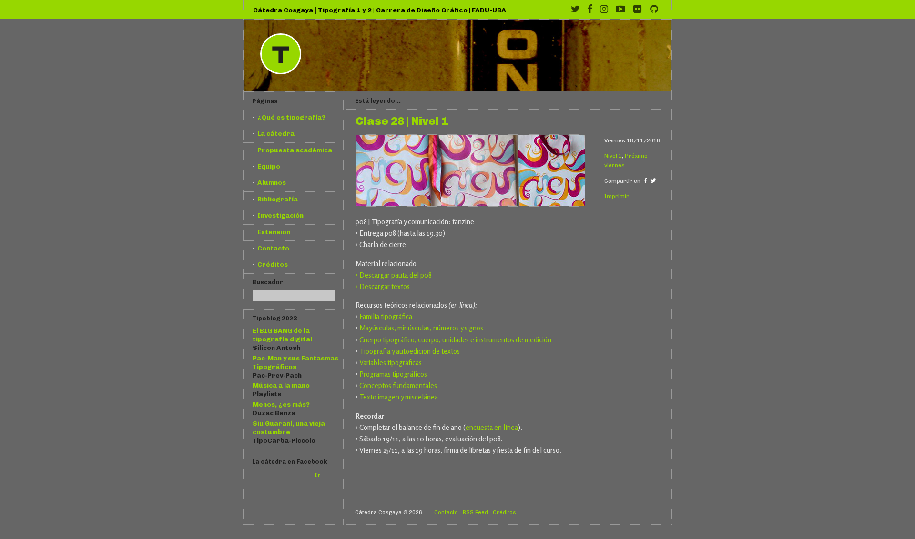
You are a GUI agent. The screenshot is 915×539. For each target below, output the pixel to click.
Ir (318, 475)
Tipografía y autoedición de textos (409, 351)
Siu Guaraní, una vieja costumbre (289, 427)
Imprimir (616, 196)
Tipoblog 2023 (274, 318)
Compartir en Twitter (653, 180)
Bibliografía (277, 199)
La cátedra (276, 133)
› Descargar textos (383, 286)
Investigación (280, 215)
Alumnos (271, 182)
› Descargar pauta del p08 (394, 274)
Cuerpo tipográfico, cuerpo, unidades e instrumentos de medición (455, 339)
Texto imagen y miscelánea (398, 396)
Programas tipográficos (393, 374)
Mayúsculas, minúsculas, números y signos (421, 327)
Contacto (273, 248)
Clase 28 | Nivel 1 (402, 121)
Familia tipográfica (385, 316)
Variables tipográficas (390, 362)
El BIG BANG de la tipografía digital (282, 335)
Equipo (268, 166)
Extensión (273, 232)
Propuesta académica (294, 150)
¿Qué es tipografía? (291, 117)
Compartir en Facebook (645, 180)
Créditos (272, 264)
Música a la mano (281, 385)
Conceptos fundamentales (398, 385)
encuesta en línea (492, 427)
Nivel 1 (613, 155)
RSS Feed (475, 512)
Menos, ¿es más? (281, 404)
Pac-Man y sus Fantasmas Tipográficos (295, 362)
